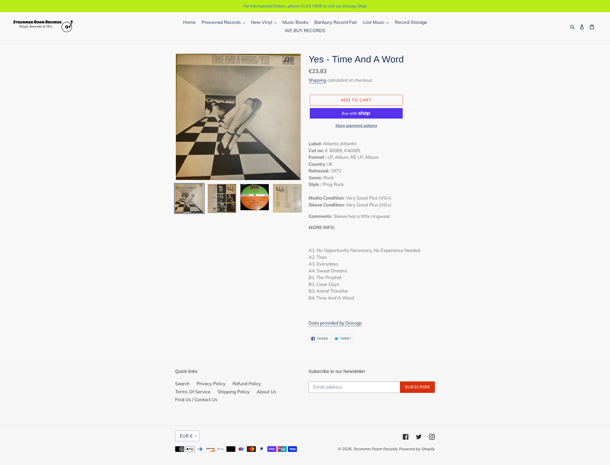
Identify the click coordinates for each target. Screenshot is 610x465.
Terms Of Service (192, 392)
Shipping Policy (233, 392)
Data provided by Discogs (335, 323)
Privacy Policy (211, 383)
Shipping (317, 80)
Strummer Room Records (376, 448)
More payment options (356, 125)
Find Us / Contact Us (196, 399)
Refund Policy (247, 383)
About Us (266, 392)
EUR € (186, 436)
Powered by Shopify (417, 448)
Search (182, 383)
